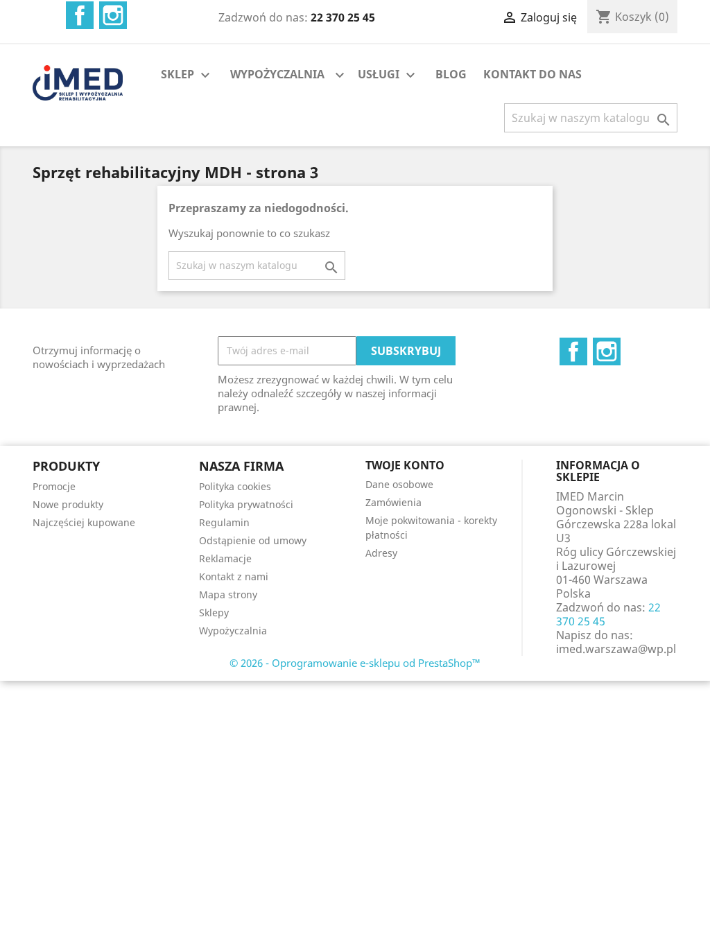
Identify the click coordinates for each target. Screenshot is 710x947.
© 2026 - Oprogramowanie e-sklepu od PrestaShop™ (355, 663)
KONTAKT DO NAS (532, 74)
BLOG (451, 74)
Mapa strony (228, 594)
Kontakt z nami (233, 576)
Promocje (54, 486)
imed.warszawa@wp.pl (616, 649)
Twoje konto (404, 465)
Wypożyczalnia (233, 630)
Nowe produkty (68, 504)
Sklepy (214, 612)
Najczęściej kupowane (84, 522)
